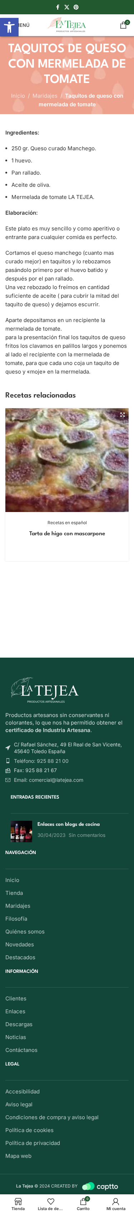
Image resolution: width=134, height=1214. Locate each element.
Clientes (15, 998)
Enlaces (15, 1011)
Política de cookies (29, 1130)
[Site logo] (67, 24)
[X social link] (66, 7)
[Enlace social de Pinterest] (76, 7)
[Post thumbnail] (21, 831)
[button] (9, 27)
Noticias (15, 1037)
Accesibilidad (22, 1091)
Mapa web (18, 1155)
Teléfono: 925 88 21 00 (41, 761)
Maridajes (45, 95)
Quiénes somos (25, 931)
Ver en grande (122, 414)
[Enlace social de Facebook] (58, 7)
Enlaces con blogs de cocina (69, 824)
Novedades (19, 944)
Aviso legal (19, 1104)
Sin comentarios (87, 835)
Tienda (14, 892)
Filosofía (16, 918)
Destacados (20, 957)
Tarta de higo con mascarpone (67, 534)
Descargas (19, 1024)
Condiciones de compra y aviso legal (52, 1117)
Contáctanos (21, 1050)
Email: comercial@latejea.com (48, 780)
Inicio (18, 95)
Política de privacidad (32, 1143)
